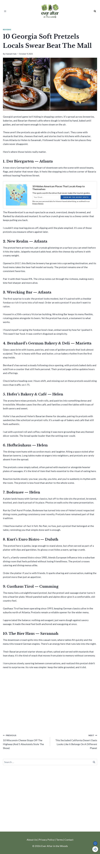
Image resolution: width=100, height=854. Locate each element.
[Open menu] (5, 11)
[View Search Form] (95, 11)
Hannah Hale (11, 54)
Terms (59, 839)
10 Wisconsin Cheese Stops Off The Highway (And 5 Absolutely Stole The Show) (23, 741)
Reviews (7, 30)
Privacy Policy (46, 839)
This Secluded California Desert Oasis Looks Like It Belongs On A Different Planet (76, 741)
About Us (32, 839)
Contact (69, 839)
